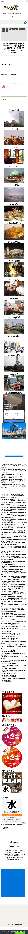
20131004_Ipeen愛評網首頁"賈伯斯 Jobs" (12, 569)
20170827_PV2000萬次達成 (9, 676)
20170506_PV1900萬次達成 (9, 675)
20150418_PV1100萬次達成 (8, 625)
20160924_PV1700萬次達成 (9, 668)
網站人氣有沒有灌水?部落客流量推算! (10, 474)
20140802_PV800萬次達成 (9, 589)
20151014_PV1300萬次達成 (8, 640)
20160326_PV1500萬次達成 (9, 651)
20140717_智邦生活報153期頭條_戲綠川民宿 (12, 588)
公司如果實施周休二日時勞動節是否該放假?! (12, 464)
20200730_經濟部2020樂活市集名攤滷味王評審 (13, 678)
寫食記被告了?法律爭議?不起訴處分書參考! (11, 469)
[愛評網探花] (12, 722)
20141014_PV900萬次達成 (8, 613)
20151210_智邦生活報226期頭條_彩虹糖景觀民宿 (13, 645)
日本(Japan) (21, 28)
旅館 (16, 28)
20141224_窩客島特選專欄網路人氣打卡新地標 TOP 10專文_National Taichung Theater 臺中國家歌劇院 (14, 616)
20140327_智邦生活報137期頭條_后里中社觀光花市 (14, 576)
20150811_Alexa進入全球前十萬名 (10, 638)
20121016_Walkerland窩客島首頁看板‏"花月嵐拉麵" (14, 506)
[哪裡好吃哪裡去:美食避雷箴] (11, 8)
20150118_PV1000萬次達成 (8, 619)
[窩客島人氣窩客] (12, 746)
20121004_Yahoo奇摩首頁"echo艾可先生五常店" (14, 501)
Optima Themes (18, 924)
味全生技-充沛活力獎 (6, 681)
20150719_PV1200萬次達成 (8, 636)
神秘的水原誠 (13, 52)
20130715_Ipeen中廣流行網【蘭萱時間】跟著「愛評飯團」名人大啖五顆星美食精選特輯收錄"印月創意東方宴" (13, 547)
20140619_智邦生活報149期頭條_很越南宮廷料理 (13, 584)
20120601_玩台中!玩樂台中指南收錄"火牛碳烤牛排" (14, 494)
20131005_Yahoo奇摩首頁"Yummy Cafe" (12, 571)
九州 (3, 28)
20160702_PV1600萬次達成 (9, 663)
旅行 (13, 28)
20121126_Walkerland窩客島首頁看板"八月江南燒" (14, 522)
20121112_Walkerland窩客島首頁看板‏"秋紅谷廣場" (14, 507)
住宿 (7, 28)
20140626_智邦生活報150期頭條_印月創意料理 (13, 586)
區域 (10, 28)
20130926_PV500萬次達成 (8, 564)
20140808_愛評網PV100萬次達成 (10, 591)
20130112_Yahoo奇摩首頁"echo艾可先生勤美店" (13, 531)
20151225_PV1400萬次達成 (8, 650)
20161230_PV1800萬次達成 (9, 673)
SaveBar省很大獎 (6, 680)
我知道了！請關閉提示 (20, 932)
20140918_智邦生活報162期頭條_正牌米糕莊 (12, 608)
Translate (13, 74)
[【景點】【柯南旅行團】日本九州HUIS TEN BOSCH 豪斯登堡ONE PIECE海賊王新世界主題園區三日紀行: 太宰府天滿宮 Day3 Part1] (14, 34)
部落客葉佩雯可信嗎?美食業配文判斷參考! (11, 484)
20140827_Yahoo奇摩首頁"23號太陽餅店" (12, 596)
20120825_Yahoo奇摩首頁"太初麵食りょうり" (13, 499)
